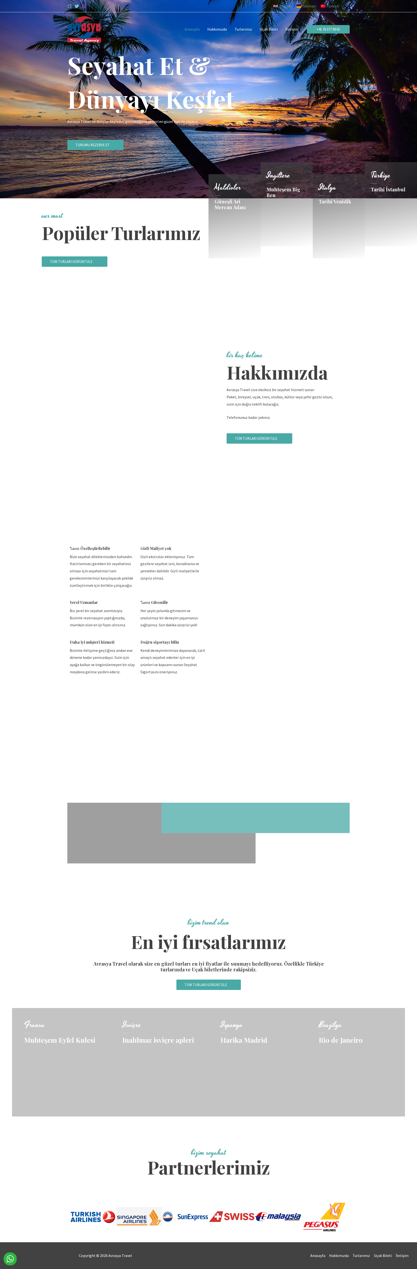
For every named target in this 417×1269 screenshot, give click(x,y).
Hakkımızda (339, 1255)
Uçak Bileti (383, 1255)
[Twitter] (77, 6)
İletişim (402, 1255)
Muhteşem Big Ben (283, 192)
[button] (282, 6)
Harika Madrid (244, 1039)
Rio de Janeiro (341, 1039)
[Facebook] (69, 6)
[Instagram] (84, 6)
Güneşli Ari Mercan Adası (230, 204)
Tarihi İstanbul (388, 189)
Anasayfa (317, 1255)
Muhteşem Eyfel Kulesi (59, 1039)
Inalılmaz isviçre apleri (158, 1039)
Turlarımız (361, 1255)
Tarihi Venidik (335, 201)
